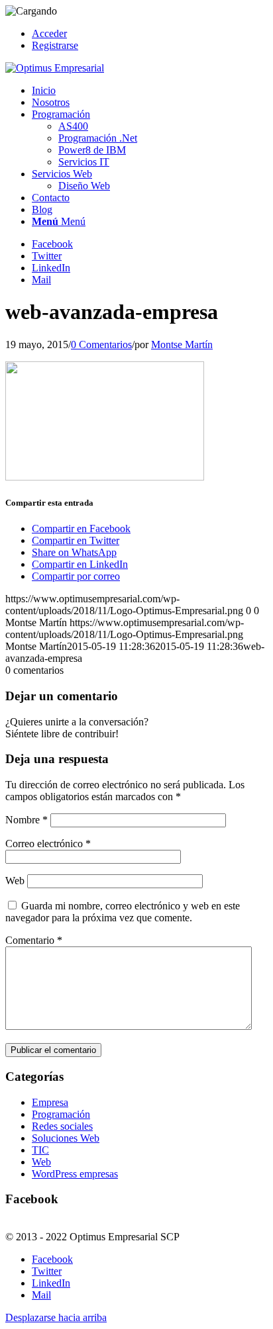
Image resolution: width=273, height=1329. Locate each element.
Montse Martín (182, 344)
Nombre (26, 819)
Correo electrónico (48, 843)
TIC (40, 1150)
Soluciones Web (65, 1138)
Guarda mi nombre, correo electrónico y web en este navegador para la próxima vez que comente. (122, 911)
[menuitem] (150, 34)
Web (15, 880)
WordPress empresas (75, 1173)
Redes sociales (62, 1126)
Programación (61, 1114)
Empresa (50, 1102)
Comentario (33, 940)
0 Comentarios (101, 344)
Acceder (49, 33)
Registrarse (55, 45)
